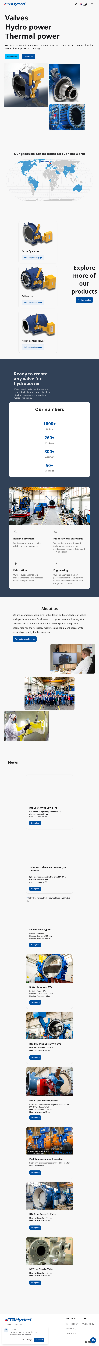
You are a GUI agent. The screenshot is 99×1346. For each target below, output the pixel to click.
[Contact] (93, 1340)
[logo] (18, 1320)
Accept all (39, 1340)
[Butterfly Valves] (38, 234)
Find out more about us (25, 639)
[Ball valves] (38, 279)
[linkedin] (89, 1342)
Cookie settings (26, 1340)
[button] (84, 4)
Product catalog (84, 300)
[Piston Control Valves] (38, 323)
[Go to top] (15, 4)
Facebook (70, 1323)
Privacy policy (88, 1323)
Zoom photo (35, 823)
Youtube (70, 1333)
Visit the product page (33, 257)
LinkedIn (70, 1328)
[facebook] (86, 1342)
